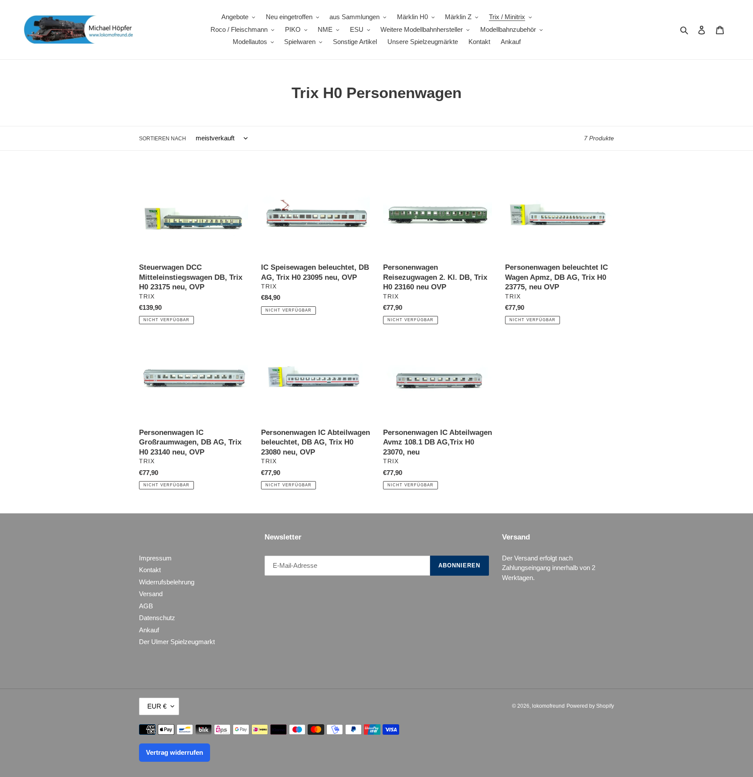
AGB (146, 606)
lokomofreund (548, 706)
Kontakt (150, 569)
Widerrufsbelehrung (166, 582)
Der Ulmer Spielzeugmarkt (177, 641)
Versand (151, 593)
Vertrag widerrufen (174, 752)
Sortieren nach (162, 139)
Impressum (155, 558)
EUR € (156, 706)
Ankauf (149, 630)
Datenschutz (157, 617)
